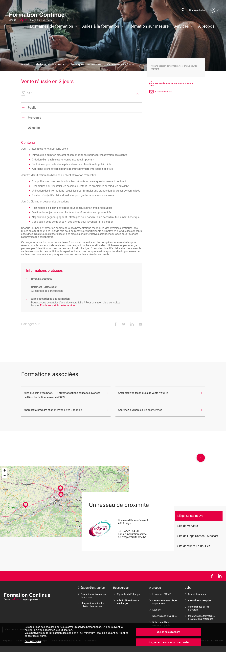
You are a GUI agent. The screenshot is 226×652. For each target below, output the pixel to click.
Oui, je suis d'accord (168, 631)
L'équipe (156, 609)
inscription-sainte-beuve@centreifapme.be (132, 536)
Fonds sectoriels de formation (57, 305)
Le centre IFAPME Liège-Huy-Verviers (164, 602)
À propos (206, 26)
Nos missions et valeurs (164, 616)
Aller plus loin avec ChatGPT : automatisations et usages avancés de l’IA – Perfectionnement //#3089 (62, 395)
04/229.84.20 (131, 531)
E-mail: (122, 534)
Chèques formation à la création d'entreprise (93, 605)
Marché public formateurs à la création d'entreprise (201, 617)
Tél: (120, 531)
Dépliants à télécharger (128, 594)
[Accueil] (38, 17)
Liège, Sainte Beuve (190, 515)
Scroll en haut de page (201, 457)
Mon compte (214, 10)
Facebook (211, 576)
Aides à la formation (100, 26)
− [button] (4, 475)
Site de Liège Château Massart (197, 536)
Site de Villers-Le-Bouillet (193, 546)
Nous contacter (197, 10)
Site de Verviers (187, 526)
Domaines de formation (51, 26)
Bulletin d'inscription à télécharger (127, 602)
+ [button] (4, 470)
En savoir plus (33, 641)
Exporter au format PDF (137, 93)
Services (181, 26)
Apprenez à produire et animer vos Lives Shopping (53, 410)
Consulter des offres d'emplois (198, 608)
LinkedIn (220, 576)
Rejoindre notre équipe (199, 600)
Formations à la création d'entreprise (93, 595)
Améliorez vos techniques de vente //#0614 (143, 393)
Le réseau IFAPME (161, 594)
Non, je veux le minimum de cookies (168, 642)
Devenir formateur (197, 594)
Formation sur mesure (148, 26)
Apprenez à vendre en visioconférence (140, 410)
